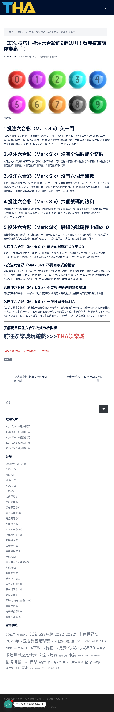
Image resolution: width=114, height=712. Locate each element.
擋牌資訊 (10, 534)
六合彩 (7, 359)
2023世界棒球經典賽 (63, 641)
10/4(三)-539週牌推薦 (18, 442)
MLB (8, 480)
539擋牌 (46, 634)
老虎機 (9, 668)
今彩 (72, 647)
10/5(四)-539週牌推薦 (18, 437)
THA (21, 648)
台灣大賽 (63, 655)
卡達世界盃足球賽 (21, 655)
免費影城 (10, 496)
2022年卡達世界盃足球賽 (28, 641)
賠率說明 (53, 57)
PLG (15, 649)
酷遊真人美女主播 (15, 600)
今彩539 (86, 647)
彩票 (91, 656)
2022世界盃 (12, 463)
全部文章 (10, 502)
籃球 (8, 567)
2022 (59, 634)
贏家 (25, 668)
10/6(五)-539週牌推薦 (18, 431)
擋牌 (10, 662)
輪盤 (32, 668)
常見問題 (10, 518)
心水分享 (10, 529)
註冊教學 (10, 573)
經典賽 (96, 662)
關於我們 (10, 605)
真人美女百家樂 (14, 562)
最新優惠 (10, 545)
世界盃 (48, 648)
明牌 (19, 661)
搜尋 (8, 402)
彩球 (86, 656)
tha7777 (11, 57)
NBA (8, 485)
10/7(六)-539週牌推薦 (18, 426)
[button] (104, 7)
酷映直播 (10, 594)
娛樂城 (80, 656)
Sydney (52, 706)
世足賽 (61, 648)
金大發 (37, 668)
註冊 (17, 668)
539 (33, 634)
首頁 (8, 31)
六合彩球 (44, 57)
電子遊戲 (10, 611)
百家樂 (42, 662)
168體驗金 (22, 635)
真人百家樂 (54, 662)
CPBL (9, 469)
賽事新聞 (10, 589)
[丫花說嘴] (19, 7)
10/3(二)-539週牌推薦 (18, 448)
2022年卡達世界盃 (81, 634)
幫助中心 (10, 523)
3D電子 (11, 634)
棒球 (8, 556)
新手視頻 (10, 540)
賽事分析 (10, 583)
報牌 (72, 654)
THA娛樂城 (70, 336)
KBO (8, 474)
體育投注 (10, 616)
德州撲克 (97, 656)
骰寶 (57, 668)
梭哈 (26, 662)
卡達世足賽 (47, 655)
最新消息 (10, 551)
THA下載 (33, 648)
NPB (8, 491)
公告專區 (10, 507)
